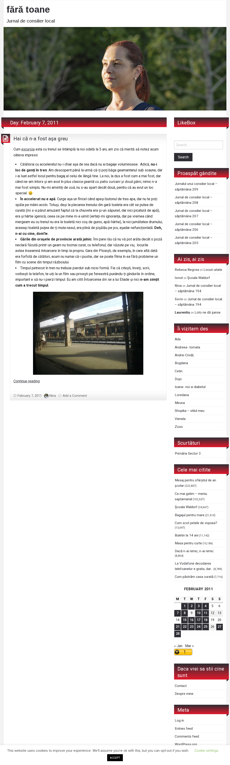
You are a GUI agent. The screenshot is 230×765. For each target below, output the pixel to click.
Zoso (179, 427)
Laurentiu (182, 312)
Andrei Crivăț (184, 355)
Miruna (180, 403)
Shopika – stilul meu (189, 411)
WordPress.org (186, 744)
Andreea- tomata (187, 347)
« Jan (178, 646)
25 (205, 627)
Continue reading (26, 381)
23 (191, 627)
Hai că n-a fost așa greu (40, 138)
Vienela (180, 419)
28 (177, 634)
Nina (52, 396)
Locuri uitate (212, 270)
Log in (179, 720)
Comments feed (187, 736)
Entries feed (184, 729)
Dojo (178, 379)
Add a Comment (75, 396)
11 (205, 613)
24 (198, 627)
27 (219, 627)
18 (205, 620)
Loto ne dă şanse (208, 312)
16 (191, 620)
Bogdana (181, 363)
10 (198, 613)
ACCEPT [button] (115, 757)
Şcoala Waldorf (198, 278)
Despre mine (184, 694)
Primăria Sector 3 (188, 453)
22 (184, 627)
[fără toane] (115, 68)
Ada (178, 339)
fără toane (28, 9)
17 (198, 620)
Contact (181, 686)
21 (177, 627)
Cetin (178, 371)
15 (184, 620)
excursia (28, 149)
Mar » (189, 646)
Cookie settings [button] (206, 751)
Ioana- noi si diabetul (190, 387)
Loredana (182, 395)
